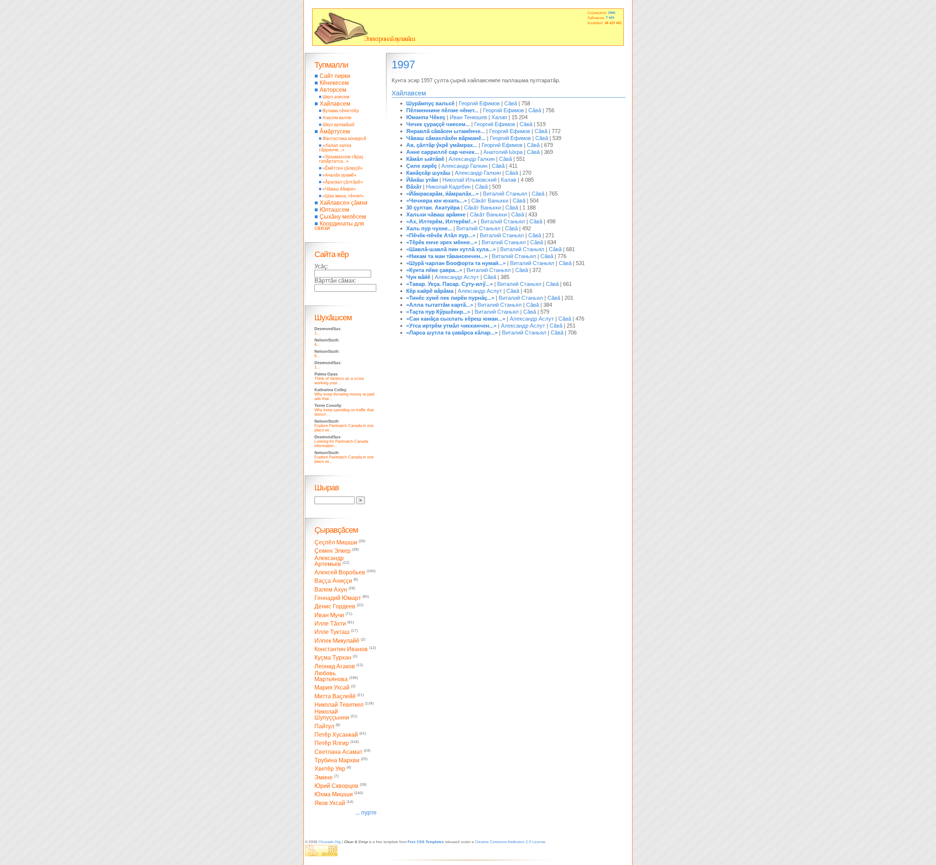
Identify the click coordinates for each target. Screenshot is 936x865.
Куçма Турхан (332, 658)
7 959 (610, 17)
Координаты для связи (339, 225)
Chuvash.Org (329, 842)
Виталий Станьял (505, 193)
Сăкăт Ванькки (489, 200)
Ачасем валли (336, 117)
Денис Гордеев (334, 607)
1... (317, 333)
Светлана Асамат (338, 752)
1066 (611, 12)
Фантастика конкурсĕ (344, 138)
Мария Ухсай (332, 688)
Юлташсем (334, 210)
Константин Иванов (341, 649)
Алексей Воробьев (339, 572)
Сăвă (510, 103)
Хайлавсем (335, 104)
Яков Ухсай (329, 803)
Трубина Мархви (336, 760)
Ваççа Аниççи (333, 581)
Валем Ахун (330, 589)
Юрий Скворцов (336, 786)
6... (317, 344)
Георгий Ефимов (479, 103)
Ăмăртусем (335, 131)
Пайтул (324, 726)
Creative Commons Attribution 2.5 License (510, 842)
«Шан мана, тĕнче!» (343, 196)
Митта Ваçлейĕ (335, 696)
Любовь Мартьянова (331, 676)
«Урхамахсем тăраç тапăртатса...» (341, 159)
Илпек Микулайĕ (336, 641)
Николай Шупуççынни (331, 715)
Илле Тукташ (332, 632)
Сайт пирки (335, 76)
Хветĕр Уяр (329, 769)
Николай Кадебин (448, 187)
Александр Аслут (457, 277)
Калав (508, 180)
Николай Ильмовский (469, 180)
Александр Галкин (472, 159)
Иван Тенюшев (468, 117)
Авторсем (333, 90)
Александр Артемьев (329, 561)
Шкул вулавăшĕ (338, 124)
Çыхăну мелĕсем (343, 217)
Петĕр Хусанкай (336, 735)
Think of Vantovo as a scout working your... (339, 380)
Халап (499, 117)
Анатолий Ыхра (502, 152)
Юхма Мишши (333, 795)
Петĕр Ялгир (331, 743)
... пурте (366, 812)
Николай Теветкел (338, 705)
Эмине (323, 777)
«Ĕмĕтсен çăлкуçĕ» (342, 168)
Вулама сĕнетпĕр (340, 110)
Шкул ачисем (335, 96)
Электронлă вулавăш (389, 38)
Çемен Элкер (332, 551)
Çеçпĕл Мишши (335, 542)
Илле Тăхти (330, 623)
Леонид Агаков (334, 666)
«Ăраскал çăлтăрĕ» (342, 182)
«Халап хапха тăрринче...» (335, 147)
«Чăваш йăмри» (339, 189)
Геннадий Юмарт (337, 598)
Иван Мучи (329, 615)
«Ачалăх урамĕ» (339, 175)
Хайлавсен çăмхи (343, 203)
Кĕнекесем (334, 83)
